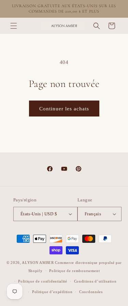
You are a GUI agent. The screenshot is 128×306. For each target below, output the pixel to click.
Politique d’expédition (52, 292)
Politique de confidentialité (42, 281)
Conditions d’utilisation (95, 281)
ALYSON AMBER (38, 262)
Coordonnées (91, 292)
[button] (13, 25)
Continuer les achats (64, 108)
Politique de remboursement (74, 271)
